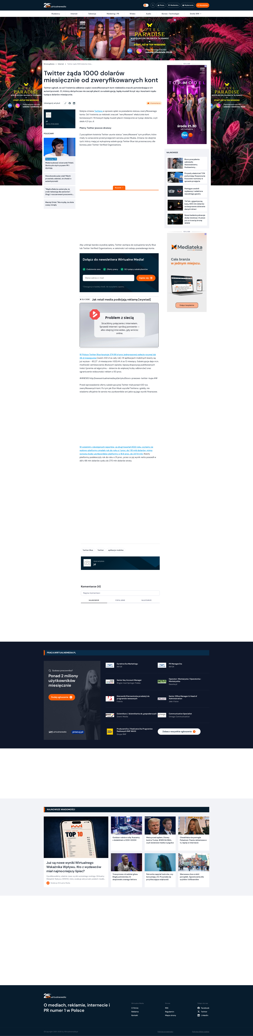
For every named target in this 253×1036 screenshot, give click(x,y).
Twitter (101, 550)
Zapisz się (144, 278)
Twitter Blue (88, 550)
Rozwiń (118, 188)
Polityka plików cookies (200, 1032)
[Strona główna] (55, 5)
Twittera (98, 111)
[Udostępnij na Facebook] (71, 103)
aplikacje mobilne (115, 550)
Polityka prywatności (165, 1032)
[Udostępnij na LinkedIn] (74, 103)
